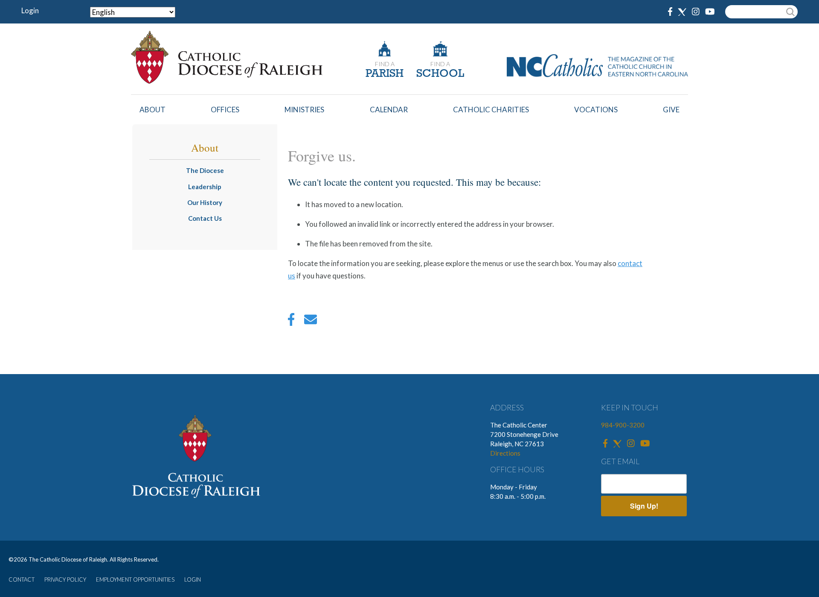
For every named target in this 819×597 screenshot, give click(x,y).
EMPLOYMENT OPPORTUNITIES (135, 579)
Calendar (389, 109)
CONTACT (22, 579)
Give (671, 109)
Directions (505, 453)
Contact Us (205, 218)
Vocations (596, 109)
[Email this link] (310, 321)
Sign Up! (644, 506)
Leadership (204, 186)
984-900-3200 (623, 425)
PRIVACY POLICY (65, 579)
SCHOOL (440, 74)
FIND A (385, 63)
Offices (225, 109)
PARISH (385, 74)
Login (30, 10)
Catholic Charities (491, 109)
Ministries (304, 109)
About (152, 109)
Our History (204, 202)
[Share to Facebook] (291, 321)
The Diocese (205, 170)
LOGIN (192, 579)
